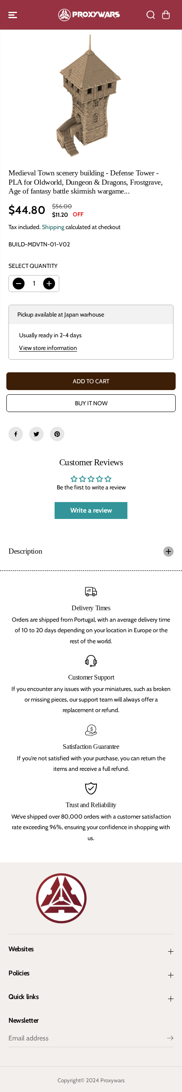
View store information (48, 348)
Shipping (53, 227)
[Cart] (166, 14)
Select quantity (33, 266)
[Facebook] (15, 434)
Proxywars (112, 1080)
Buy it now (91, 403)
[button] (13, 15)
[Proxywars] (89, 15)
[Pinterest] (57, 434)
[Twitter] (36, 434)
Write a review (91, 510)
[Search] (150, 14)
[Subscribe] (170, 1039)
